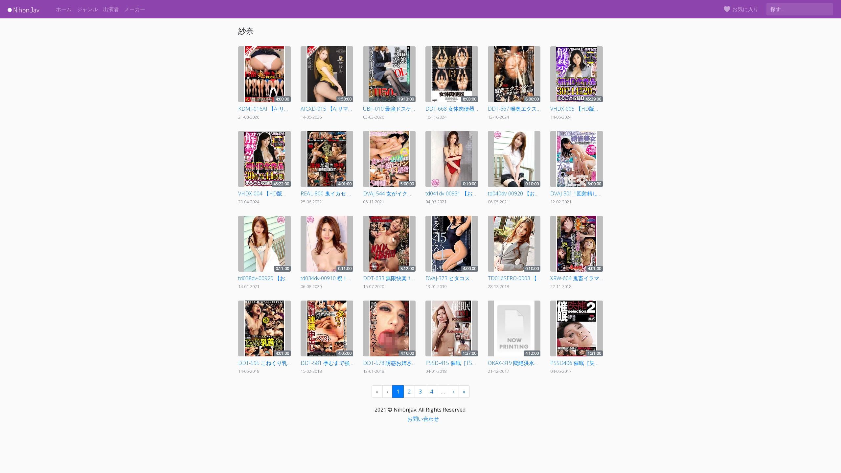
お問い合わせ (423, 418)
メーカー (134, 9)
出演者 (111, 9)
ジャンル (87, 9)
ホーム (64, 9)
